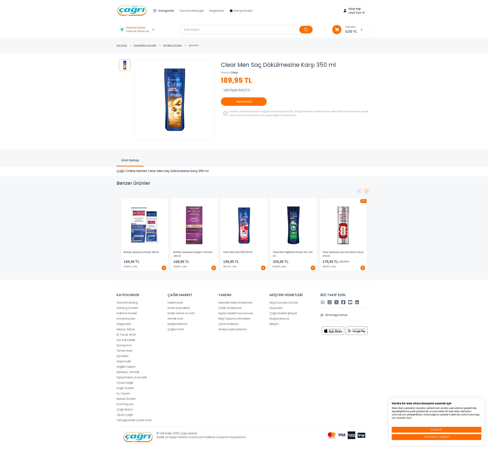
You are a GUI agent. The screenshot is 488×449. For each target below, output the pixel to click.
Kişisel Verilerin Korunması (235, 313)
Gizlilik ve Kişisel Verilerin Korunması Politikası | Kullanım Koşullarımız (201, 437)
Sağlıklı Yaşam (126, 367)
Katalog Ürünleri (127, 308)
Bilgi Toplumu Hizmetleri (234, 319)
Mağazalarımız (177, 324)
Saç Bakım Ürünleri (172, 45)
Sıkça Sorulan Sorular (284, 302)
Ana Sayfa (122, 45)
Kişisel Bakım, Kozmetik (145, 45)
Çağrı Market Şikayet (283, 313)
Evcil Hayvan (125, 404)
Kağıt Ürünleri (125, 388)
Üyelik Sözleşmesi (230, 308)
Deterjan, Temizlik (128, 372)
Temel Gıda (124, 351)
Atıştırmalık (124, 361)
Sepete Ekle (244, 101)
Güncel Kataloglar (192, 11)
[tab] (130, 160)
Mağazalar (216, 11)
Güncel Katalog (127, 302)
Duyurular (276, 308)
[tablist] (244, 158)
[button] (164, 10)
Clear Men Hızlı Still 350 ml (237, 252)
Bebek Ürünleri (126, 399)
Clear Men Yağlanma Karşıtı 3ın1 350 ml (292, 254)
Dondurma (124, 345)
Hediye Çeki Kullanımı (232, 329)
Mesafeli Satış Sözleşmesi (235, 302)
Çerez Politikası (228, 324)
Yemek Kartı (175, 319)
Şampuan (194, 45)
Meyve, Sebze (126, 329)
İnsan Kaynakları (179, 308)
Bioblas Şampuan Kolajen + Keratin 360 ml (192, 254)
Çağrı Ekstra (125, 409)
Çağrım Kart (176, 329)
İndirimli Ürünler (127, 313)
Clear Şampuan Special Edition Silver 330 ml (343, 254)
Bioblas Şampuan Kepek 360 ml (141, 252)
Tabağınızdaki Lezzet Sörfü (134, 420)
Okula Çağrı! (125, 415)
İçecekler (123, 356)
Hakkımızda (175, 302)
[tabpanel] (244, 171)
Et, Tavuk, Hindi (126, 335)
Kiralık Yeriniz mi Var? (181, 313)
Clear (234, 72)
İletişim (274, 324)
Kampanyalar (243, 11)
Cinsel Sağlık (125, 383)
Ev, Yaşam (123, 393)
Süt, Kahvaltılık (126, 340)
